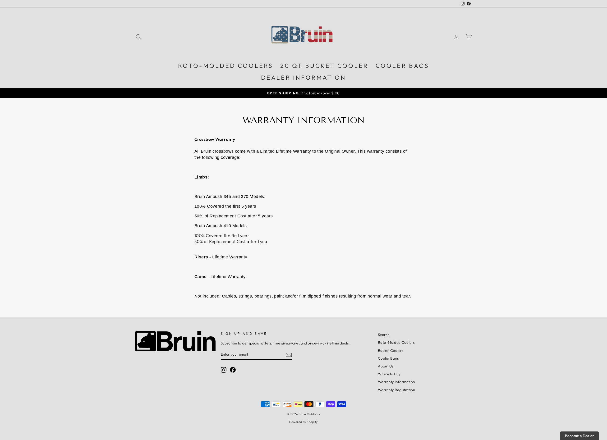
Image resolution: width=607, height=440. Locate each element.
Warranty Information (396, 382)
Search (384, 334)
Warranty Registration (396, 390)
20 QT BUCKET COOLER (324, 65)
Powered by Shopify (303, 422)
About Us (385, 366)
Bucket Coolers (390, 350)
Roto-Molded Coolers (396, 342)
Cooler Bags (388, 358)
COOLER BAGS (402, 65)
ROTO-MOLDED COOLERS (225, 65)
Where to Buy (389, 374)
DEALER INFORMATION (303, 77)
